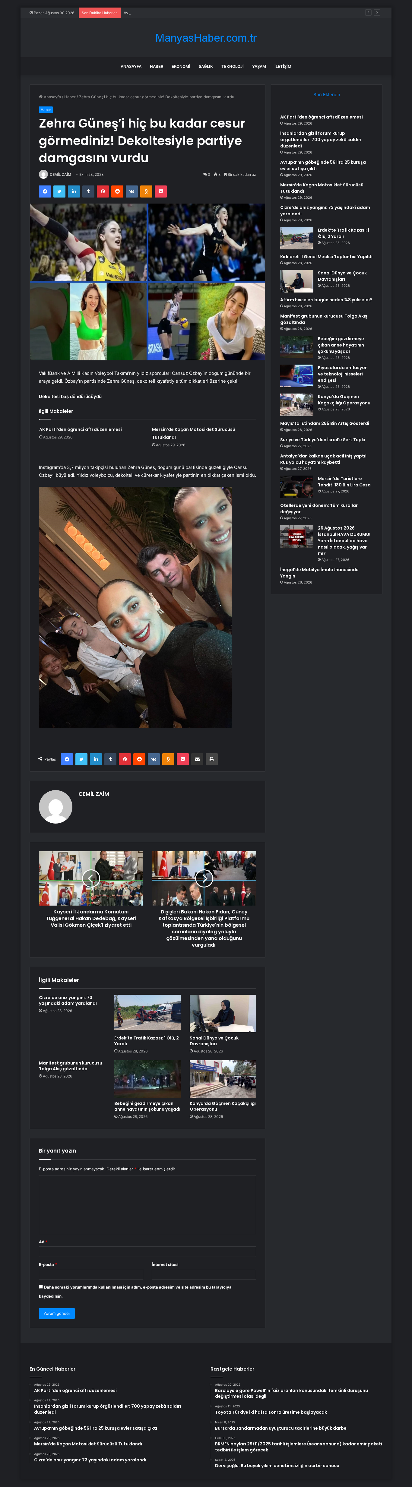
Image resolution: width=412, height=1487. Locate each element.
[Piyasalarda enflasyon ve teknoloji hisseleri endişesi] (296, 376)
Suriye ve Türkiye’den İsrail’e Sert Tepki (322, 440)
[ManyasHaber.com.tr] (206, 37)
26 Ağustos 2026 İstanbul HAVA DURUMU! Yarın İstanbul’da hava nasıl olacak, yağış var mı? (344, 540)
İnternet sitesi (165, 1264)
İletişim (282, 66)
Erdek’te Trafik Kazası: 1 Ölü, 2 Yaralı (146, 1041)
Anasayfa (131, 66)
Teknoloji (232, 66)
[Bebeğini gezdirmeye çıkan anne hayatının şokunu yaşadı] (147, 1079)
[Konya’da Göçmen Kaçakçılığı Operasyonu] (223, 1079)
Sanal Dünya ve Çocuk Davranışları (214, 1041)
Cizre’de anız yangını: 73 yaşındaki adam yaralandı (68, 1000)
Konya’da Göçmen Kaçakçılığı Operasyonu (223, 1106)
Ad (43, 1241)
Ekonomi (181, 66)
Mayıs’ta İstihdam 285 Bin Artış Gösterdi (324, 423)
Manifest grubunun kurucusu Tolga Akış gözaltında (70, 1066)
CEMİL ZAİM (60, 174)
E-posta (48, 1264)
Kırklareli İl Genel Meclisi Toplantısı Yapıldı (326, 257)
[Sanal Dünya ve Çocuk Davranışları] (223, 1013)
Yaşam (259, 66)
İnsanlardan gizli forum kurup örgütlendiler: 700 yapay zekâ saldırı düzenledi (320, 139)
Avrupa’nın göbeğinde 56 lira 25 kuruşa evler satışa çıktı (176, 12)
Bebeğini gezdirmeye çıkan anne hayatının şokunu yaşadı (147, 1106)
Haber (156, 66)
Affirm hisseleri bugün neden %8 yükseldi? (326, 300)
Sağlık (206, 66)
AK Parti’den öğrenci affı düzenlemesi (80, 429)
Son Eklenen (326, 94)
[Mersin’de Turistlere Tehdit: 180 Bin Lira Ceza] (296, 487)
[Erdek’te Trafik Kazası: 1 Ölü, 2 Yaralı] (147, 1013)
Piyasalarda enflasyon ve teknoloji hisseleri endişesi (343, 374)
